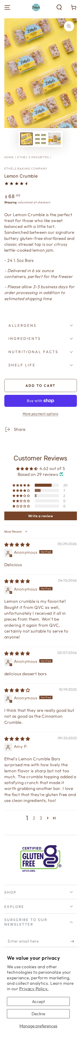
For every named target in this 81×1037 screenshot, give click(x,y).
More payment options (41, 413)
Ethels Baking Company (26, 168)
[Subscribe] (73, 941)
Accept (38, 1001)
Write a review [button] (40, 516)
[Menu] (7, 7)
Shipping (10, 202)
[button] (59, 7)
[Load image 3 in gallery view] (54, 139)
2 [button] (34, 818)
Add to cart (40, 385)
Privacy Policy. (34, 988)
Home (9, 157)
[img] (17, 544)
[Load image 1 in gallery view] (26, 139)
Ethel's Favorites (33, 157)
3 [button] (41, 818)
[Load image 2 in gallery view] (40, 139)
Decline (38, 1013)
